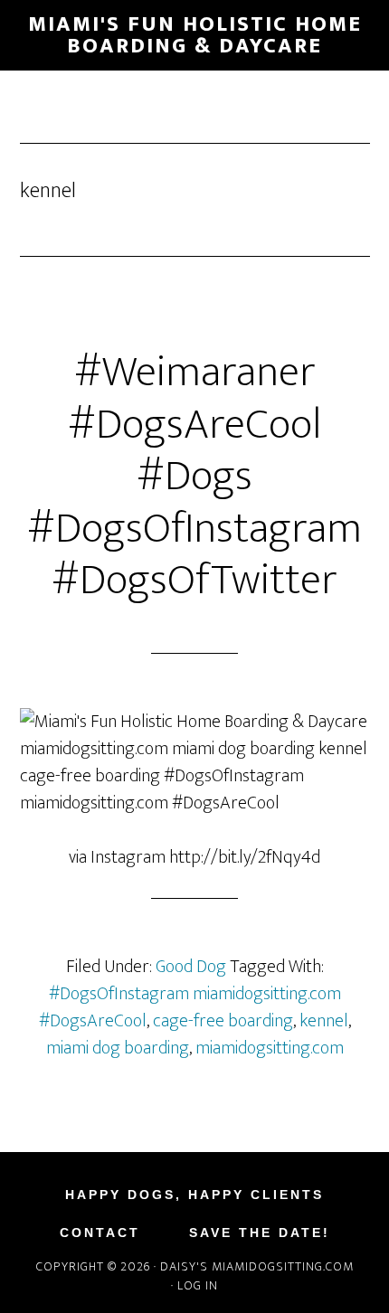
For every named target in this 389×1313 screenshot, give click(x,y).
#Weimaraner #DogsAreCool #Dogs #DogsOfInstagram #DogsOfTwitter (194, 476)
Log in (197, 1285)
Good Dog (191, 966)
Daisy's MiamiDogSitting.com (257, 1266)
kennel (323, 1021)
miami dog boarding (117, 1048)
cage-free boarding (223, 1021)
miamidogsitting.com (269, 1048)
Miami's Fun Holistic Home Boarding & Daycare (195, 35)
